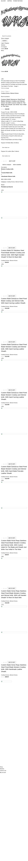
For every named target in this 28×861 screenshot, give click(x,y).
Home (2, 91)
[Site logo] (10, 61)
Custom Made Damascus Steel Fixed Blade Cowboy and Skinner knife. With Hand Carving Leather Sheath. (14, 301)
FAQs (2, 743)
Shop (7, 91)
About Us (3, 738)
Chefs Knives (4, 732)
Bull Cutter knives (5, 711)
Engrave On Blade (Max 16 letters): (10, 142)
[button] (11, 247)
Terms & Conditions (6, 763)
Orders (3, 758)
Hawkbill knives (5, 713)
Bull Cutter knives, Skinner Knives (9, 721)
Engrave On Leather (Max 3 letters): (10, 151)
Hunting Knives (5, 727)
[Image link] (6, 684)
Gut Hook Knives (5, 729)
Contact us (4, 741)
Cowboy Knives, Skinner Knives (10, 93)
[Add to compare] (3, 244)
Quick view (7, 244)
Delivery (3, 755)
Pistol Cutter (4, 724)
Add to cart (12, 161)
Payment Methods (5, 760)
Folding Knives (5, 719)
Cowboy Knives (5, 705)
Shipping (3, 752)
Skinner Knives (5, 716)
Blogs (2, 746)
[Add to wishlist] (10, 244)
